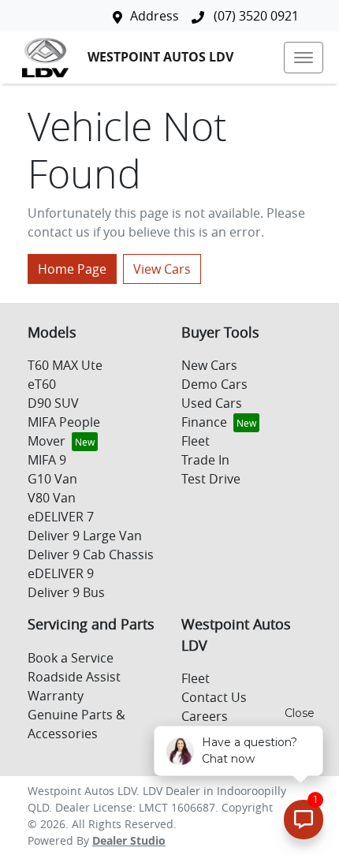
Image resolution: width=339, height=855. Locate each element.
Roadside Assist (74, 676)
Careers (204, 716)
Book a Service (71, 657)
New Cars (209, 365)
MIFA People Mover (64, 431)
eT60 (42, 384)
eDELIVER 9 (61, 573)
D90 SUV (53, 403)
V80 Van (52, 497)
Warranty (56, 695)
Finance (204, 422)
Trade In (205, 460)
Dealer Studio (129, 840)
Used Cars (211, 403)
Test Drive (210, 478)
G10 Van (52, 478)
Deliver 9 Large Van (85, 535)
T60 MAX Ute (65, 365)
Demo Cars (214, 384)
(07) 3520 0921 (254, 15)
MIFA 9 (47, 460)
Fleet (195, 441)
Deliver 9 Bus (66, 592)
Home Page (72, 269)
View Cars (162, 269)
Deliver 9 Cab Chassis (91, 554)
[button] (303, 57)
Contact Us (214, 697)
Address (154, 15)
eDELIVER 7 (61, 516)
